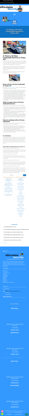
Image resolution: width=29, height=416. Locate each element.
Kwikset (20, 190)
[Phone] (2, 414)
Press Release (21, 202)
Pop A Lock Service (20, 201)
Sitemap (4, 284)
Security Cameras (20, 211)
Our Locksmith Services (20, 199)
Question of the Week (21, 204)
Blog (20, 181)
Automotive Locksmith (20, 180)
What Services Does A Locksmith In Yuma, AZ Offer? (12, 240)
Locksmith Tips (20, 193)
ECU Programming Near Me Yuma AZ (10, 226)
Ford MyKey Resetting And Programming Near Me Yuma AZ (8, 191)
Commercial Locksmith (20, 187)
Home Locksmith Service (20, 189)
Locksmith (20, 192)
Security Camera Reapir (20, 210)
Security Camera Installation (21, 208)
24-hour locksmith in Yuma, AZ (11, 87)
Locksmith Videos (20, 195)
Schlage (21, 207)
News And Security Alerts (20, 198)
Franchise (9, 2)
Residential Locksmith (20, 205)
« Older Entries (5, 242)
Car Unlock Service (20, 186)
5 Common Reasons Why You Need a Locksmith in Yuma (13, 232)
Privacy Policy (9, 414)
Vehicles (20, 216)
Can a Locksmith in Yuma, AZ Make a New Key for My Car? (13, 237)
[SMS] (2, 411)
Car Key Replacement (21, 184)
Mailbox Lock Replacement (20, 196)
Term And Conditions (18, 414)
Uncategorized (21, 214)
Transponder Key (20, 213)
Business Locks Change (20, 183)
